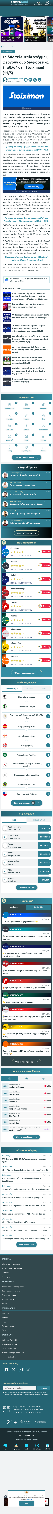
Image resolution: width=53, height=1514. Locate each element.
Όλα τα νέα (24, 1244)
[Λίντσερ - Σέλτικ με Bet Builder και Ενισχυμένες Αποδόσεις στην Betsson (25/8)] (7, 349)
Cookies (29, 1499)
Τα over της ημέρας (9, 1295)
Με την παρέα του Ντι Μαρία (23, 494)
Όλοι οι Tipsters (24, 533)
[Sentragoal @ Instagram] (21, 1369)
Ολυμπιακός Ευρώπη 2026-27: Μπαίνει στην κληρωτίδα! (26, 1189)
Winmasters (15, 629)
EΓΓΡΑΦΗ (32, 186)
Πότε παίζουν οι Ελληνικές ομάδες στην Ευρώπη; (23, 1197)
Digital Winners (32, 1439)
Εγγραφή (43, 1388)
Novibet (14, 561)
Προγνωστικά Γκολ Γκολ (11, 1291)
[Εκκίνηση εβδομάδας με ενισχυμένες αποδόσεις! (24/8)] (7, 382)
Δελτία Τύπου (8, 51)
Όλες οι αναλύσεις (24, 802)
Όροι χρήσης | (11, 1431)
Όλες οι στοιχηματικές (24, 672)
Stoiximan (14, 548)
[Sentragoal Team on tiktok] (39, 80)
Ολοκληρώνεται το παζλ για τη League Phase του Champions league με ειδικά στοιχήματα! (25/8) (30, 339)
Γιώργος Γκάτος (14, 511)
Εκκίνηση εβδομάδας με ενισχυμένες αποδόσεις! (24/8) (29, 380)
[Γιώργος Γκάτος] (5, 514)
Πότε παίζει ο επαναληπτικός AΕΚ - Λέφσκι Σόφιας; (23, 1214)
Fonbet (13, 602)
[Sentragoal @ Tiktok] (28, 1369)
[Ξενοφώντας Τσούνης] (5, 475)
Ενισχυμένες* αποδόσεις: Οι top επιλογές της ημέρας (24, 1230)
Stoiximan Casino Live (10, 1340)
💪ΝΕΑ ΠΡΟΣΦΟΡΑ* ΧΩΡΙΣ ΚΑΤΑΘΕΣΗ (19, 1002)
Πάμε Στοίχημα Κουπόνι (11, 1264)
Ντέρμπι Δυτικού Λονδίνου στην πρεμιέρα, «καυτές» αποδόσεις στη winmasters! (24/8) (28, 360)
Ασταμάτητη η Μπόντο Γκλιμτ (23, 484)
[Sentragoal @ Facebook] (6, 1369)
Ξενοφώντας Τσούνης (16, 473)
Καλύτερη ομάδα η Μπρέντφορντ (25, 522)
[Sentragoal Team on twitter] (35, 80)
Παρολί (4, 1303)
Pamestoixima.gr (17, 588)
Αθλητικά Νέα (7, 1167)
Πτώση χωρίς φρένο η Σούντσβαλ (25, 475)
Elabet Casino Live (9, 1348)
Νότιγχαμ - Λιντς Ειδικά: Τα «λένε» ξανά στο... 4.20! (23, 1205)
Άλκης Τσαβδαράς (15, 482)
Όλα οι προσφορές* (24, 1061)
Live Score (5, 1272)
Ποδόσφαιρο (6, 1156)
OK (26, 1503)
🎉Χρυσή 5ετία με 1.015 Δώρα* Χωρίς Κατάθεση (24, 987)
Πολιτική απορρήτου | (25, 1431)
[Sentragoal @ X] (13, 1369)
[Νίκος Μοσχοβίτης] (5, 504)
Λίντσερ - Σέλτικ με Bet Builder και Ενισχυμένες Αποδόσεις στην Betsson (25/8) (30, 349)
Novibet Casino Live (9, 1344)
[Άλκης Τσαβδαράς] (5, 485)
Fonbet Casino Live (9, 1357)
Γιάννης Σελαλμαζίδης (16, 492)
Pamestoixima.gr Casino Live (13, 1352)
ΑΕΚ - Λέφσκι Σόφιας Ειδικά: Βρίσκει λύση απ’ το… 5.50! (26, 1170)
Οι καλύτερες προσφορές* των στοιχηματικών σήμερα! (25, 1238)
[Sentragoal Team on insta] (30, 80)
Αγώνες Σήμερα (8, 1277)
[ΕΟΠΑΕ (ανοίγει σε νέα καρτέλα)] (33, 1422)
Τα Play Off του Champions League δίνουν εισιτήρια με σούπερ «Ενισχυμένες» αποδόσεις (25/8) (28, 328)
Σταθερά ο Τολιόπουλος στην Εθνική (26, 503)
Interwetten (15, 643)
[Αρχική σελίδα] (1, 46)
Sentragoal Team (15, 78)
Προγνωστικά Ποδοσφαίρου (13, 1287)
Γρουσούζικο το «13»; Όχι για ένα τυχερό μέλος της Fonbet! (28, 305)
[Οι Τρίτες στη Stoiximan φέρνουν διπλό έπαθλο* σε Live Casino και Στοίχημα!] (7, 317)
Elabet (13, 575)
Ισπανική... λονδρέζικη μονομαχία (25, 513)
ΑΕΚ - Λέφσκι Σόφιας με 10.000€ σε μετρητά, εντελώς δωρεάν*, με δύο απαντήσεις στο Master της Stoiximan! (30, 296)
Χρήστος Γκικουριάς (16, 520)
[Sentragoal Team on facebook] (26, 80)
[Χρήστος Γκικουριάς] (5, 523)
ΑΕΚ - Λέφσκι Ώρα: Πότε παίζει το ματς (18, 1222)
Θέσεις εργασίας (40, 1431)
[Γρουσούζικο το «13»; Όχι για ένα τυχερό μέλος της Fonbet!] (7, 307)
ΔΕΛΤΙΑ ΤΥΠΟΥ (7, 46)
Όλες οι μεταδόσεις (24, 1137)
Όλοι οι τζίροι (25, 887)
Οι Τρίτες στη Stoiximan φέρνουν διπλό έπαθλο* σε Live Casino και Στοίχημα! (30, 316)
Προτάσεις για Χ (8, 1299)
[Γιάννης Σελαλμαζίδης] (5, 494)
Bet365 (13, 615)
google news (32, 278)
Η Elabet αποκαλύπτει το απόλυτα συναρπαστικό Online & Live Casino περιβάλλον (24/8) (28, 371)
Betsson (14, 656)
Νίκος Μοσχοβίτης (15, 501)
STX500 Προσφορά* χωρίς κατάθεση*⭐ (20, 921)
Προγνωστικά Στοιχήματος (12, 1268)
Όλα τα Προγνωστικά (25, 457)
